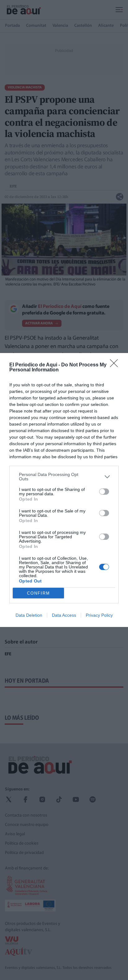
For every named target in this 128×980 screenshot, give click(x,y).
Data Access (64, 615)
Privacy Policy (99, 615)
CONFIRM (38, 593)
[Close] (116, 365)
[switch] (104, 491)
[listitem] (64, 476)
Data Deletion (29, 615)
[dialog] (64, 490)
